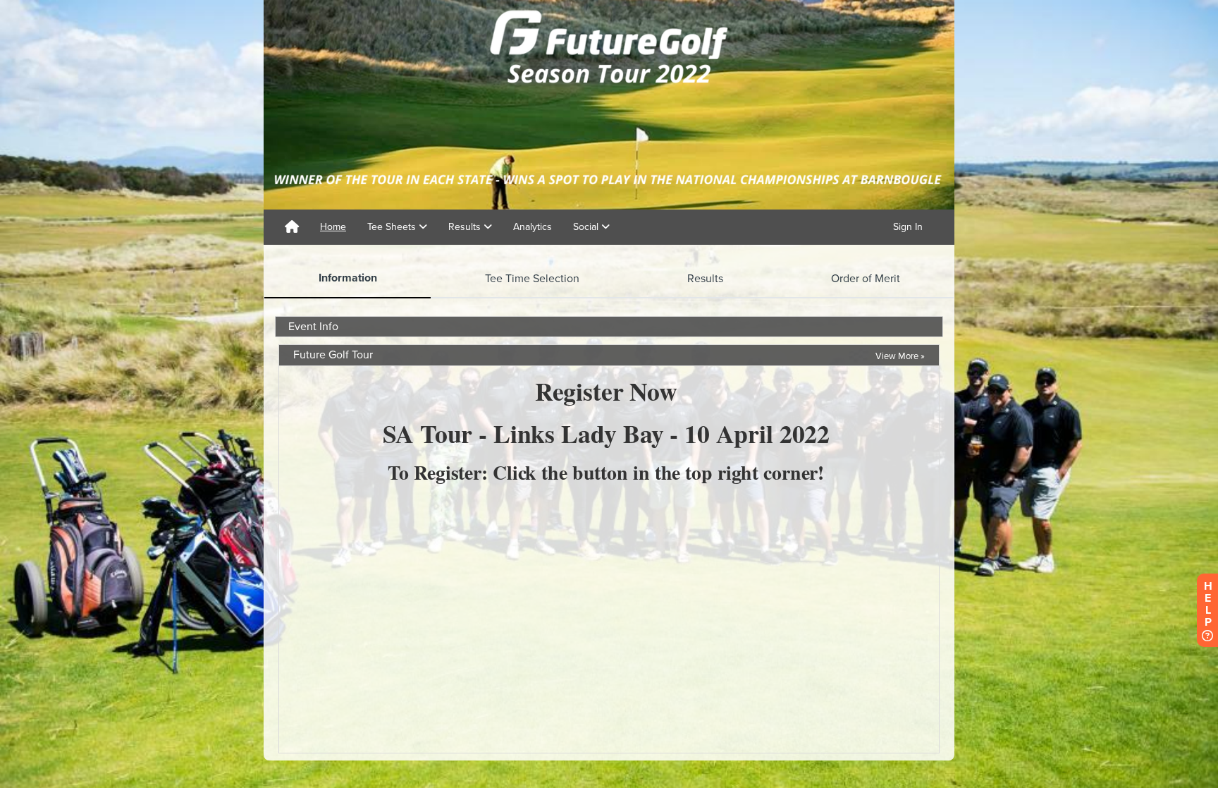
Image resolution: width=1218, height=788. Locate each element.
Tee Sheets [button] (393, 227)
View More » (900, 356)
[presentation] (347, 278)
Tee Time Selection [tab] (532, 279)
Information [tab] (348, 278)
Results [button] (466, 227)
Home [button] (333, 227)
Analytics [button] (532, 227)
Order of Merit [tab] (865, 279)
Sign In (908, 227)
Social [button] (587, 227)
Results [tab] (705, 279)
